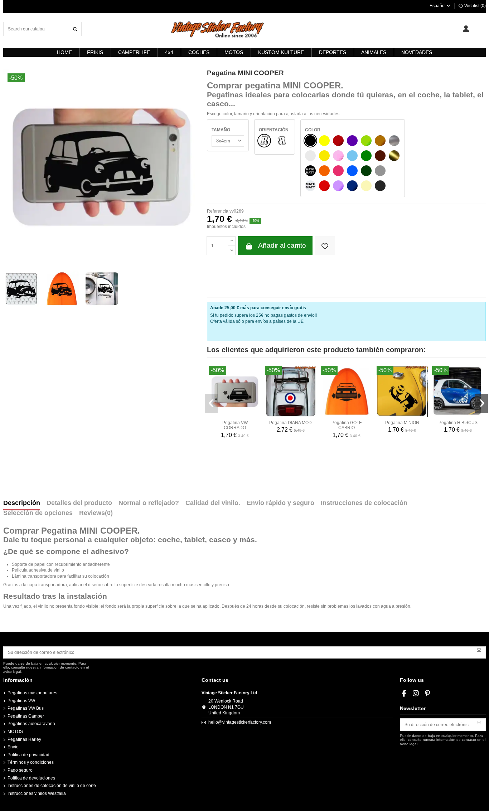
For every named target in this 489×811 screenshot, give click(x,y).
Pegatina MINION (402, 422)
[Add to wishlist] (325, 245)
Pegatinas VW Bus (26, 708)
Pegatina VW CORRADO (235, 425)
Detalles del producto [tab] (79, 503)
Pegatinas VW (21, 700)
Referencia (217, 211)
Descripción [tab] (21, 503)
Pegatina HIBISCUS (458, 422)
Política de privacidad (28, 754)
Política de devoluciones (31, 778)
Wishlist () (474, 5)
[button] (211, 403)
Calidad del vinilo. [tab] (212, 503)
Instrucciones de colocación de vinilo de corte (52, 785)
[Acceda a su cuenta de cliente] (465, 29)
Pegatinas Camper (26, 716)
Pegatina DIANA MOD (290, 422)
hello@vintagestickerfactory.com (239, 722)
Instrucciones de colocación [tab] (364, 503)
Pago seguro (20, 770)
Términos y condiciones (31, 762)
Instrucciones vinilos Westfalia (37, 793)
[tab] (96, 514)
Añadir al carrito (282, 245)
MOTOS (15, 731)
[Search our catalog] (75, 29)
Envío (13, 746)
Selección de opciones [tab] (38, 513)
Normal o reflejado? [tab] (148, 503)
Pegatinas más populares (32, 692)
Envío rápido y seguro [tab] (280, 503)
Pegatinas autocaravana (31, 723)
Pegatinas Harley (24, 739)
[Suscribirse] (479, 650)
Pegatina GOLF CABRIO (346, 425)
